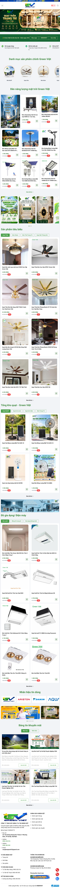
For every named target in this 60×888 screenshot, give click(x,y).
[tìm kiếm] (58, 5)
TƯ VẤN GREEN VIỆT (6, 855)
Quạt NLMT (6, 411)
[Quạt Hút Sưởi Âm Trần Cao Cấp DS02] (15, 578)
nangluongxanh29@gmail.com (10, 849)
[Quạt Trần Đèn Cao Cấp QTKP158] (45, 372)
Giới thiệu (5, 860)
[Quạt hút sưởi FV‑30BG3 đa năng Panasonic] (45, 618)
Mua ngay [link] (34, 38)
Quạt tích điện (29, 411)
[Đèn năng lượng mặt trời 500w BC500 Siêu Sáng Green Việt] (10, 168)
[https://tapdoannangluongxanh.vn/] (30, 5)
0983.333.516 (6, 841)
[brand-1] (9, 699)
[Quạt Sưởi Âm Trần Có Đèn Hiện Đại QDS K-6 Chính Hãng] (45, 538)
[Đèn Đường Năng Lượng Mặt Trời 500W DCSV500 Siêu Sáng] (30, 168)
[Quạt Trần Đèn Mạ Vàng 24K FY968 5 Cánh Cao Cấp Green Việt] (15, 292)
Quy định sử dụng (37, 825)
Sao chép (53, 38)
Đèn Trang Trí (41, 411)
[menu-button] (2, 5)
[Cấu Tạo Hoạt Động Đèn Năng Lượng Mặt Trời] (45, 776)
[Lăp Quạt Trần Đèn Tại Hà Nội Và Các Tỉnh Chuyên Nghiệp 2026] (15, 776)
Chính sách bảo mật (37, 819)
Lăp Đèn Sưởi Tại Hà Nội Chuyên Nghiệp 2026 (44, 751)
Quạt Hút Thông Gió (42, 235)
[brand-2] (24, 699)
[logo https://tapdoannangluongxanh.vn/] (15, 817)
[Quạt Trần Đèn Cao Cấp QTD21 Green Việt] (45, 252)
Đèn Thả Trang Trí (27, 235)
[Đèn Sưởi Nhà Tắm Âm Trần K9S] (45, 658)
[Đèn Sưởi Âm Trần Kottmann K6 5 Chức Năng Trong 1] (15, 618)
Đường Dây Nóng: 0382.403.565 (11, 879)
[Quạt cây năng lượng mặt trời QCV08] (15, 468)
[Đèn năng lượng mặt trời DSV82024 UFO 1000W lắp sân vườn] (30, 138)
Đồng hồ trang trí (16, 521)
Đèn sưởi (5, 521)
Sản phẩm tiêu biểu (11, 229)
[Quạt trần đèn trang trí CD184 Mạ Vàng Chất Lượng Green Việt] (15, 332)
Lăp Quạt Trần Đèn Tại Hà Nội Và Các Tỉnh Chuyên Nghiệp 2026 (13, 787)
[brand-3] (39, 699)
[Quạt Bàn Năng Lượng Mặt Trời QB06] (45, 468)
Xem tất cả (29, 192)
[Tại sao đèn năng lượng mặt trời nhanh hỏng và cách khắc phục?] (15, 741)
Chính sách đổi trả (37, 822)
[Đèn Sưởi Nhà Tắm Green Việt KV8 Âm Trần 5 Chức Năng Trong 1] (15, 538)
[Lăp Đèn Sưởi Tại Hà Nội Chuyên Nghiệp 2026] (45, 741)
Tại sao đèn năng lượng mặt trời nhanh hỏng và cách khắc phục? (15, 752)
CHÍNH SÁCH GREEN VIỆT (37, 813)
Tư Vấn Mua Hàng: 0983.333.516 (11, 869)
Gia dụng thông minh (31, 521)
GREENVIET (39, 886)
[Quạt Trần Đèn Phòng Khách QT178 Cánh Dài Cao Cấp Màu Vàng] (45, 292)
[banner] (9, 209)
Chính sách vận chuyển (38, 828)
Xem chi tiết (23, 765)
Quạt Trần (5, 235)
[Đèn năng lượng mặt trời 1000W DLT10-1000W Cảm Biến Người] (50, 168)
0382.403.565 (6, 845)
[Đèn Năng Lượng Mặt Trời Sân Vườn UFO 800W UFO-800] (10, 138)
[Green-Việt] (30, 20)
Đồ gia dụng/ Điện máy (13, 515)
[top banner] (30, 1)
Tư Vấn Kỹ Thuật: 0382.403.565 (11, 872)
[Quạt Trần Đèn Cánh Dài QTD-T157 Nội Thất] (15, 372)
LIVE (54, 5)
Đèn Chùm (15, 235)
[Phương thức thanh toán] (44, 877)
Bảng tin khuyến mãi (30, 725)
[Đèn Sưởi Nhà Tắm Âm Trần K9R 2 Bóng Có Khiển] (15, 658)
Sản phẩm (5, 863)
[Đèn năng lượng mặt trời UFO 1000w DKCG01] (50, 104)
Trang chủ (5, 857)
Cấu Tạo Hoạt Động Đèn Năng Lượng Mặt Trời (44, 786)
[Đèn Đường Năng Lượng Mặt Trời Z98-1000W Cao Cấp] (50, 138)
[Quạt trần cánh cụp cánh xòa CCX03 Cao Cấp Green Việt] (15, 252)
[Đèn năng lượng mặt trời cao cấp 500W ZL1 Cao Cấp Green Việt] (30, 104)
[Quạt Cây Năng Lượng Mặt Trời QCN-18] (15, 428)
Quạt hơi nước (17, 411)
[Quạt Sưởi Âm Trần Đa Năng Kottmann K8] (45, 578)
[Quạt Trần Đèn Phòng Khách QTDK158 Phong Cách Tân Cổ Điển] (45, 332)
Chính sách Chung (37, 816)
